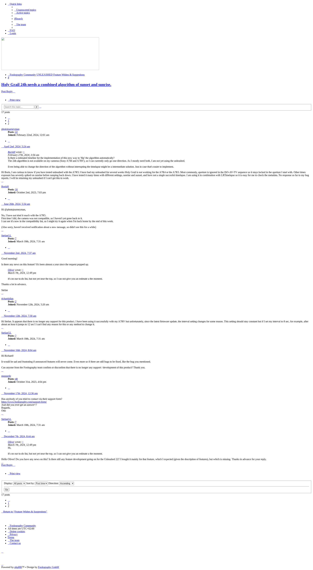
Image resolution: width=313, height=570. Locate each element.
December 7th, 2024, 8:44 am (19, 436)
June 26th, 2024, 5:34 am (16, 204)
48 (16, 379)
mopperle (6, 376)
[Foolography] (50, 69)
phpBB (18, 567)
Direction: (53, 483)
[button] (9, 117)
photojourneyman (10, 129)
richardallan (7, 298)
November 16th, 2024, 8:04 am (19, 350)
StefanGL (6, 235)
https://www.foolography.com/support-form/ (24, 401)
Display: (8, 483)
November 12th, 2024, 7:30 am (19, 315)
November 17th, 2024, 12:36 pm (20, 393)
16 (16, 189)
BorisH (11, 152)
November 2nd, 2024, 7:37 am (19, 253)
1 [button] (8, 120)
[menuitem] (25, 9)
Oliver (11, 270)
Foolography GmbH (48, 567)
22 (16, 132)
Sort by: (30, 483)
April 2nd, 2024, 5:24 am (16, 146)
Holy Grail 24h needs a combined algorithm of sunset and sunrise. (56, 84)
